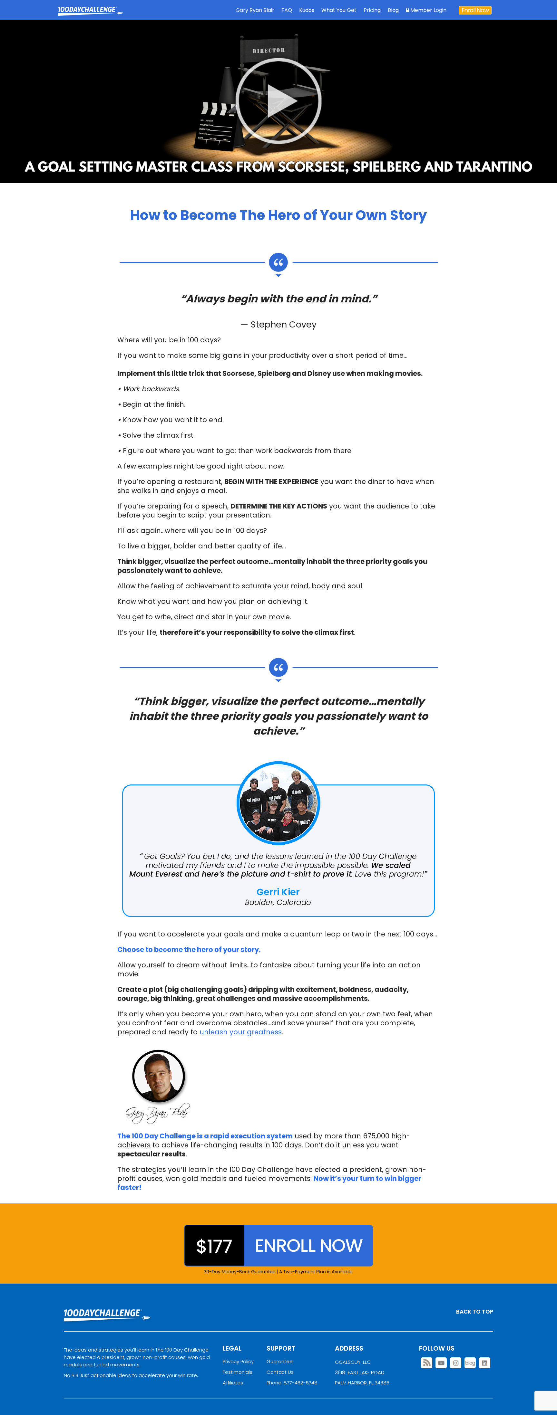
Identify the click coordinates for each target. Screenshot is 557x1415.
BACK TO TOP (474, 1311)
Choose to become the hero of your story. (188, 949)
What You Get (339, 10)
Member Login (427, 10)
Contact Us (280, 1372)
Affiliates (233, 1382)
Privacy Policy (238, 1361)
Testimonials (237, 1372)
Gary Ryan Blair (255, 10)
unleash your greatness (241, 1032)
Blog (393, 10)
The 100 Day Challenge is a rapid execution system (205, 1136)
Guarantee (280, 1361)
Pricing (372, 10)
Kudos (306, 10)
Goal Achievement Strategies (90, 16)
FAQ (286, 10)
